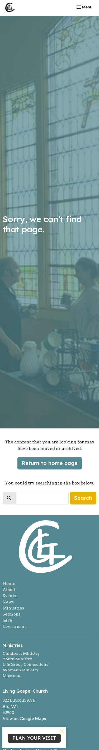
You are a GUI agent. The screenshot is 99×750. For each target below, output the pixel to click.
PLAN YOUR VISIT (34, 738)
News (8, 602)
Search (83, 497)
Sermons (12, 614)
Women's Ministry (21, 670)
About (9, 589)
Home (9, 583)
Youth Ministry (17, 659)
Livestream (14, 626)
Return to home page (50, 463)
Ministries (13, 608)
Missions (11, 675)
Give (7, 620)
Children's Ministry (21, 653)
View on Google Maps (24, 718)
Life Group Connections (25, 664)
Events (9, 595)
